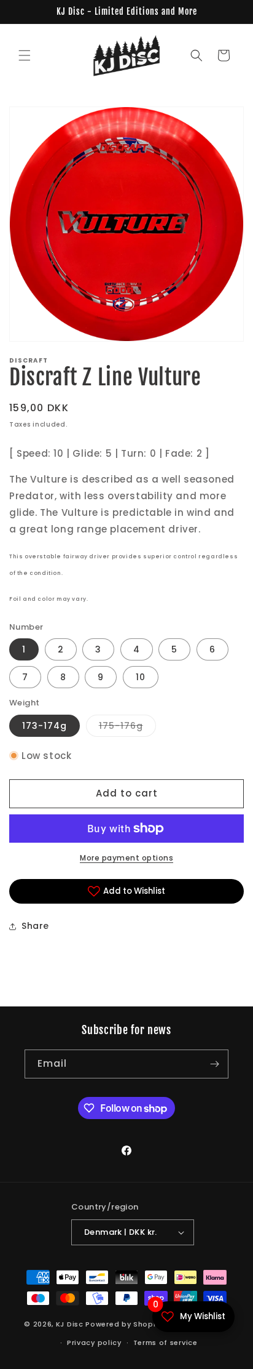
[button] (24, 55)
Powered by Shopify (124, 1323)
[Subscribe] (214, 1064)
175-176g (127, 728)
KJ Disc (70, 1323)
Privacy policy (94, 1342)
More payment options (126, 858)
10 (141, 677)
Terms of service (165, 1342)
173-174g (44, 726)
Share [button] (35, 926)
